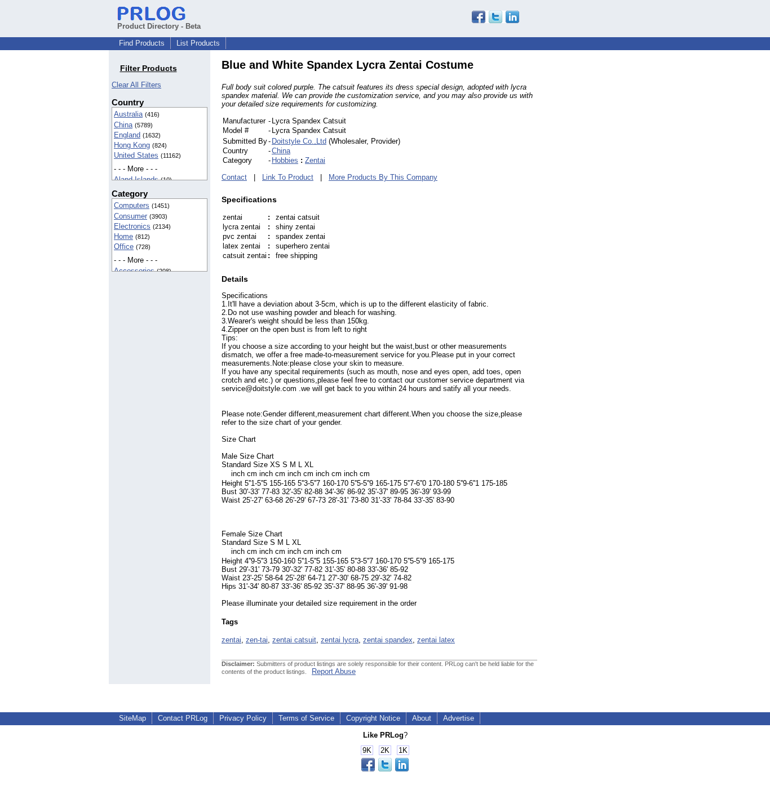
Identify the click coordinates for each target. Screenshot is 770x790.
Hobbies (285, 160)
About (421, 718)
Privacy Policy (243, 718)
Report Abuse (334, 671)
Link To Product (287, 177)
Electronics (132, 226)
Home (123, 236)
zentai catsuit (294, 640)
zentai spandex (388, 640)
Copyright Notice (373, 718)
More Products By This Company (383, 177)
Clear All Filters (136, 85)
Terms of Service (306, 718)
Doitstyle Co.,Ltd (299, 141)
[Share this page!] (495, 20)
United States (136, 155)
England (127, 135)
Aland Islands (136, 179)
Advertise (458, 718)
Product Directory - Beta (159, 26)
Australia (128, 114)
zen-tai (257, 640)
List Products (198, 43)
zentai (231, 640)
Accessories (134, 271)
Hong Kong (132, 145)
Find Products (142, 43)
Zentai (315, 160)
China (123, 125)
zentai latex (436, 640)
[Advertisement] (613, 228)
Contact (234, 177)
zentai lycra (340, 640)
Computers (131, 205)
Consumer (130, 216)
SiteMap (132, 718)
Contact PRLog (182, 718)
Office (124, 246)
